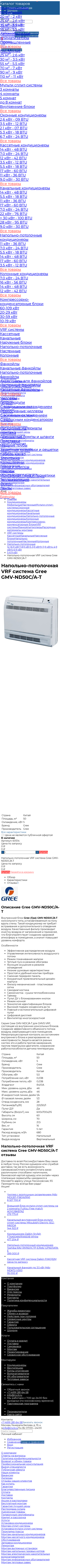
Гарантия (13, 1322)
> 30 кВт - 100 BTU (16, 218)
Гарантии (7, 1486)
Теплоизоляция (14, 479)
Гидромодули (12, 402)
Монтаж (12, 1349)
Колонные (9, 355)
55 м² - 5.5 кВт (12, 29)
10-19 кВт (8, 321)
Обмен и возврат (18, 1313)
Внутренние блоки (17, 106)
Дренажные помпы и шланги (27, 437)
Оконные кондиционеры (23, 115)
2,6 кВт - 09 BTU (14, 119)
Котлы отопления (18, 1370)
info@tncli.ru (14, 1395)
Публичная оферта (13, 1469)
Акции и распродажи (14, 1500)
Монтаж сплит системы (15, 1525)
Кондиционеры (16, 1365)
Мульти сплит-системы (21, 85)
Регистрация (15, 1447)
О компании (14, 1283)
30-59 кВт (8, 316)
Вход (10, 1444)
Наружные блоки (16, 342)
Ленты (6, 488)
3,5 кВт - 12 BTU (13, 124)
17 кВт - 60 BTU (13, 171)
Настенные (10, 51)
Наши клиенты (10, 1472)
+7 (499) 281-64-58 (17, 1392)
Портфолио (14, 1286)
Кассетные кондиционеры (24, 145)
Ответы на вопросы (13, 1455)
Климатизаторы (14, 38)
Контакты (13, 1297)
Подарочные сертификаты (17, 1514)
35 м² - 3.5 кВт (12, 25)
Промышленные (15, 42)
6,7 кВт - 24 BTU (14, 136)
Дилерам (7, 1478)
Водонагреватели (18, 1373)
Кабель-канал (13, 454)
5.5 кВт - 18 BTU (13, 166)
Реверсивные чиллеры (21, 411)
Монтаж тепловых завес (16, 1562)
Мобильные (11, 12)
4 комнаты (9, 94)
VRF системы (12, 329)
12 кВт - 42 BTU (13, 158)
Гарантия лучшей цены (15, 1506)
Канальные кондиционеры (25, 188)
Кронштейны (12, 462)
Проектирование (17, 1352)
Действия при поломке (21, 1316)
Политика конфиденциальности (27, 1300)
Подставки (10, 441)
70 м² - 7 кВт (11, 68)
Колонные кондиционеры (24, 274)
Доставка (13, 1343)
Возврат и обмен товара (16, 1461)
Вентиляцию (15, 1368)
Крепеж (7, 471)
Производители (17, 1411)
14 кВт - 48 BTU (13, 149)
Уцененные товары (13, 1511)
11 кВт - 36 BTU (13, 175)
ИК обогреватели (18, 1376)
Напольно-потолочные (21, 346)
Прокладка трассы (12, 1531)
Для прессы (14, 1292)
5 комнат (8, 98)
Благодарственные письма (18, 1489)
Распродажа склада (13, 1509)
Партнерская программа (22, 1403)
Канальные (10, 338)
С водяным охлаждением (23, 415)
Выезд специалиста (13, 1466)
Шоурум (12, 1330)
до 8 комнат (11, 102)
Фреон (6, 484)
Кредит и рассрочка (13, 1517)
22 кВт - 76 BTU (13, 214)
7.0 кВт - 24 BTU (14, 154)
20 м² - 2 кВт (11, 16)
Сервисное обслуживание (23, 1354)
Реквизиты (14, 1294)
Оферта (12, 1324)
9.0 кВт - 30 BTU (14, 179)
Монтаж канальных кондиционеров (23, 1534)
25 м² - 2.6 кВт (12, 21)
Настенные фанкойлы (20, 385)
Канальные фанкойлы (20, 368)
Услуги (5, 1520)
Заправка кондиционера (16, 1542)
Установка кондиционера (17, 1523)
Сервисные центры (19, 1319)
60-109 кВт (9, 308)
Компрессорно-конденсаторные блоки (22, 301)
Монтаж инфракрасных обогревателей (25, 1559)
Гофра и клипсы (14, 467)
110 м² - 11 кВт (11, 76)
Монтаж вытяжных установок (19, 1548)
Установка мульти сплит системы (21, 1528)
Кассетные (10, 334)
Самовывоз (14, 1346)
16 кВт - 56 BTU (13, 282)
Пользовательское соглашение (26, 1327)
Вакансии (13, 1289)
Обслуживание (10, 1540)
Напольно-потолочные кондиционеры (21, 237)
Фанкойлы (10, 364)
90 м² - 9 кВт (11, 72)
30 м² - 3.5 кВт (12, 59)
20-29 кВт (8, 312)
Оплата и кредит (17, 1340)
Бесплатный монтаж (14, 1503)
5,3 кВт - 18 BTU (13, 132)
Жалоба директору (18, 1310)
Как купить (8, 1483)
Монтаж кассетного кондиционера (22, 1537)
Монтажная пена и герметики (27, 475)
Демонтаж (7, 1545)
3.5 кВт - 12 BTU (13, 162)
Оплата (5, 1492)
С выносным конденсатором (26, 419)
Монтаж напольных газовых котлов (23, 1551)
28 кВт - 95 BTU (13, 222)
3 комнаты (9, 89)
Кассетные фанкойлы (20, 389)
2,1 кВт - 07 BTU (13, 128)
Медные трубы (13, 445)
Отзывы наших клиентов (16, 1481)
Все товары (10, 46)
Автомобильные (15, 33)
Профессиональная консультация (22, 1464)
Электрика (10, 458)
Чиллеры (8, 398)
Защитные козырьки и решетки (29, 449)
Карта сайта (14, 1414)
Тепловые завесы (18, 1379)
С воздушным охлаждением (26, 407)
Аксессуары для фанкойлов (26, 381)
